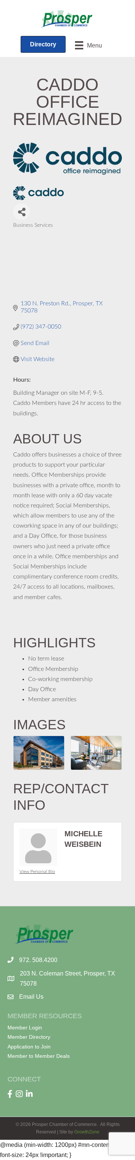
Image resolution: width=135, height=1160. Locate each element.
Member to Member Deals (39, 1056)
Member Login (25, 1028)
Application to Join (29, 1047)
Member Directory (29, 1037)
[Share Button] (21, 211)
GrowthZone (86, 1132)
